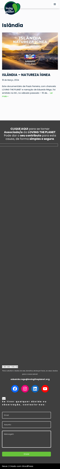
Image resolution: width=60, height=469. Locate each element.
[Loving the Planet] (12, 8)
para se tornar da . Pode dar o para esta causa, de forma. (30, 134)
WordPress (27, 466)
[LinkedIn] (35, 388)
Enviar (26, 454)
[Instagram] (25, 388)
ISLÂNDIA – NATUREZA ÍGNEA (26, 74)
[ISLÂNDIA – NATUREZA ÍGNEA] (30, 51)
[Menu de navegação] (55, 4)
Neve (4, 466)
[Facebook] (15, 388)
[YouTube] (45, 388)
